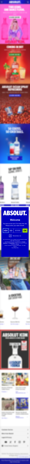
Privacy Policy (12, 243)
